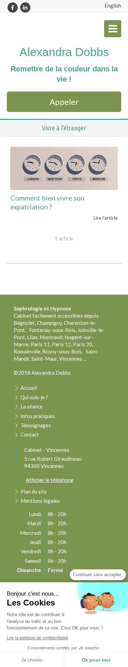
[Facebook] (13, 7)
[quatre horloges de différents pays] (64, 168)
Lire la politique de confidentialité (37, 638)
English (112, 5)
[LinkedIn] (25, 7)
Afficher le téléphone (49, 480)
